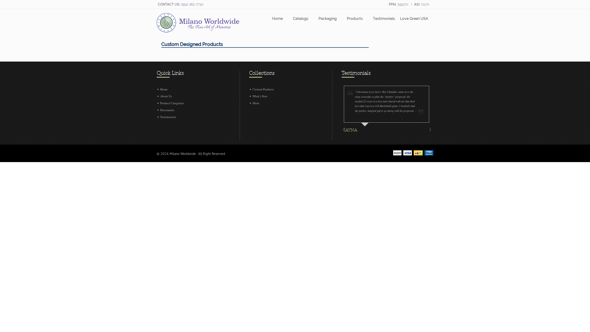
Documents (167, 110)
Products (355, 18)
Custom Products (263, 89)
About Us (166, 96)
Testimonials (384, 18)
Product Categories (172, 103)
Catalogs (300, 18)
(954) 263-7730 (181, 4)
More (256, 103)
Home (277, 18)
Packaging (328, 18)
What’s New (260, 96)
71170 (421, 4)
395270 (398, 4)
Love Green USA (414, 18)
